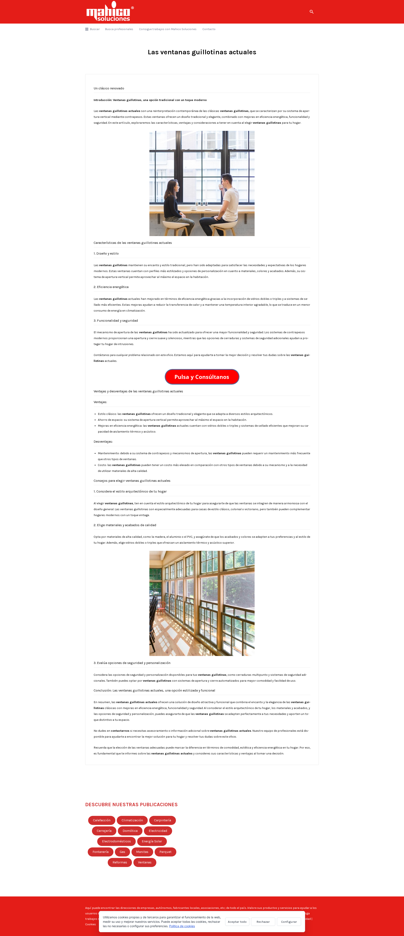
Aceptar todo (237, 922)
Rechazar (263, 922)
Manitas (142, 852)
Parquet (165, 852)
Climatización (132, 820)
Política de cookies (182, 926)
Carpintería (162, 820)
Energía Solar (152, 841)
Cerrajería (104, 831)
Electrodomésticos (116, 841)
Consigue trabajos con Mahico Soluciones (168, 29)
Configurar (289, 922)
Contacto (208, 29)
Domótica (130, 831)
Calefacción (101, 820)
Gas (122, 852)
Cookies (90, 924)
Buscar (95, 29)
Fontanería (101, 852)
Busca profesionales (119, 29)
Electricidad (158, 831)
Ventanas (145, 862)
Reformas (120, 862)
